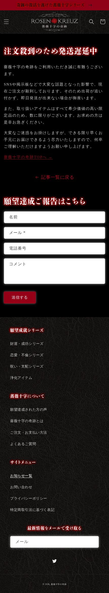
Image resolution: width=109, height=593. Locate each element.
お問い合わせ (21, 487)
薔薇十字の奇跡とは (26, 421)
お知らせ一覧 (21, 476)
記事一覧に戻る (57, 177)
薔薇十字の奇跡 (58, 584)
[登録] (93, 542)
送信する (20, 297)
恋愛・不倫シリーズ (26, 355)
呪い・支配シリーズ (26, 366)
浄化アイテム (21, 378)
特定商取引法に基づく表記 (32, 510)
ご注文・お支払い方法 (28, 432)
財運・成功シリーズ (26, 344)
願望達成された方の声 (28, 409)
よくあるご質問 (23, 444)
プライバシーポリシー (28, 498)
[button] (6, 21)
